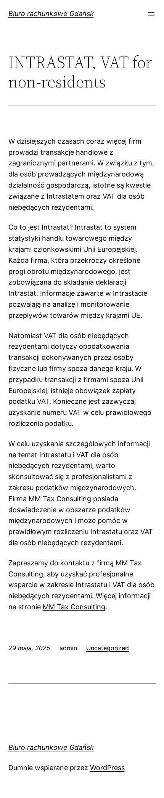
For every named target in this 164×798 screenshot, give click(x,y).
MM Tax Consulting (74, 607)
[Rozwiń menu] (151, 13)
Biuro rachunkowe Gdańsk (51, 14)
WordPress (107, 768)
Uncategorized (107, 648)
